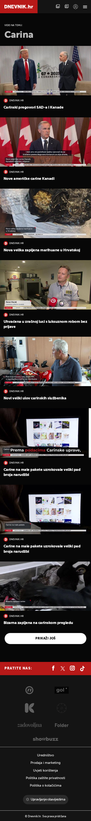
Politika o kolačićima (45, 785)
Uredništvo (45, 755)
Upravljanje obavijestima (48, 799)
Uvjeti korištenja (45, 770)
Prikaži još (45, 638)
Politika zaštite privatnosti (45, 778)
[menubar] (75, 6)
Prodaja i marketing (45, 763)
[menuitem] (75, 6)
